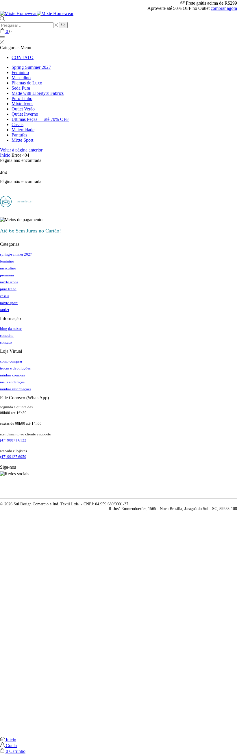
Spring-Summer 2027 (31, 67)
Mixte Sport (22, 140)
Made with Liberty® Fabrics (38, 93)
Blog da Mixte (11, 328)
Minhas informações (15, 389)
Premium (7, 275)
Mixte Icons (22, 103)
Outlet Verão (23, 108)
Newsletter (24, 201)
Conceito (7, 335)
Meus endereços (12, 382)
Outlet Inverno (25, 114)
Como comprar (11, 361)
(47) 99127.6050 (13, 456)
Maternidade (23, 129)
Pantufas (19, 134)
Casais (17, 124)
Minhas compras (12, 375)
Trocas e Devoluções (15, 368)
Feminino (20, 72)
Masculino (21, 77)
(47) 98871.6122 (13, 440)
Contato (23, 57)
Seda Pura (21, 88)
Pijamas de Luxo (27, 82)
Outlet (4, 310)
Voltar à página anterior (21, 149)
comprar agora (224, 8)
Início (5, 155)
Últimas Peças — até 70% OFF (40, 119)
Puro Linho (22, 98)
